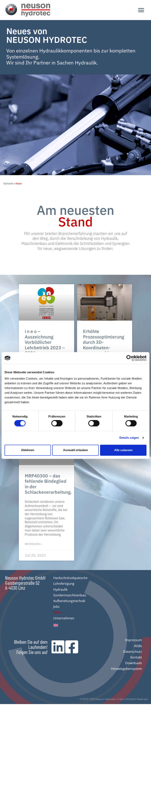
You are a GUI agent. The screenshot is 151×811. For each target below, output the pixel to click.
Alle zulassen (123, 450)
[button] (141, 10)
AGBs (138, 646)
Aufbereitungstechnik (69, 601)
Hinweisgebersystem (126, 669)
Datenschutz (132, 651)
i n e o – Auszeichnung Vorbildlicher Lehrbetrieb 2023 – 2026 (45, 342)
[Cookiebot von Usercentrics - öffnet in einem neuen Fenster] (129, 358)
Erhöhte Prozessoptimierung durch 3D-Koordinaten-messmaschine (103, 342)
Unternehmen (63, 618)
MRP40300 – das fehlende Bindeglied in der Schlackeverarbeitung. (48, 483)
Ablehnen (27, 450)
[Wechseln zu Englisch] (70, 625)
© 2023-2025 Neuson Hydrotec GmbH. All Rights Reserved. (114, 699)
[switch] (57, 423)
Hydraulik (60, 589)
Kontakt (136, 657)
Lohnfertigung (63, 583)
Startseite (8, 183)
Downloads (133, 663)
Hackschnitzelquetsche (70, 578)
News (57, 612)
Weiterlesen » (33, 544)
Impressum (133, 640)
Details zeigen (129, 438)
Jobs (56, 606)
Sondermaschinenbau (69, 595)
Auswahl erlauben (75, 450)
